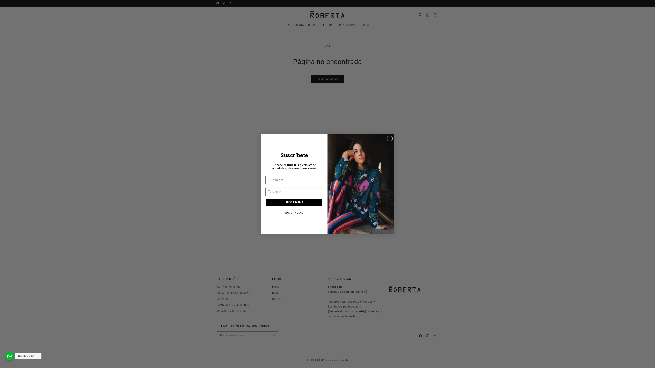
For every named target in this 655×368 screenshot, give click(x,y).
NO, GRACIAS (294, 212)
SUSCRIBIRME (294, 202)
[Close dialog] (389, 138)
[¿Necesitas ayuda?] (9, 356)
